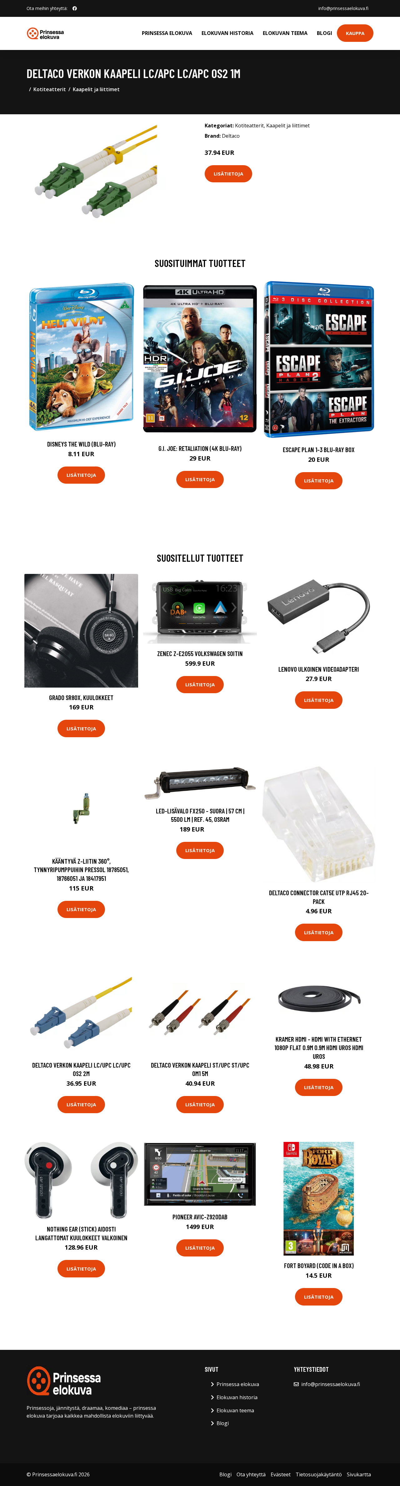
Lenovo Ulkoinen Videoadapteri (318, 669)
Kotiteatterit (49, 89)
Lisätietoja (228, 173)
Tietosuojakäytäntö (319, 1474)
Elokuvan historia (227, 33)
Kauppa (355, 33)
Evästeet (281, 1474)
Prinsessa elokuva (167, 33)
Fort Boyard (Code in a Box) (319, 1265)
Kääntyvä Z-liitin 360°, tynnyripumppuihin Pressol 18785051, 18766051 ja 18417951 (81, 869)
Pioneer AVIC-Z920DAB (200, 1217)
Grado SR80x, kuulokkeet (81, 697)
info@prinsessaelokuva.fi (343, 8)
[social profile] (74, 8)
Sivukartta (359, 1474)
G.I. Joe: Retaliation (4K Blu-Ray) (200, 448)
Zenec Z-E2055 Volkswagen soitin (200, 653)
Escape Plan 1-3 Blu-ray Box (319, 449)
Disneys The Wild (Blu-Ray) (81, 444)
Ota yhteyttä (251, 1474)
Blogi (324, 33)
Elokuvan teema (285, 33)
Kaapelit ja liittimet (96, 89)
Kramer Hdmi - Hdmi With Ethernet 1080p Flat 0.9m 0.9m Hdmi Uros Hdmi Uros (318, 1047)
